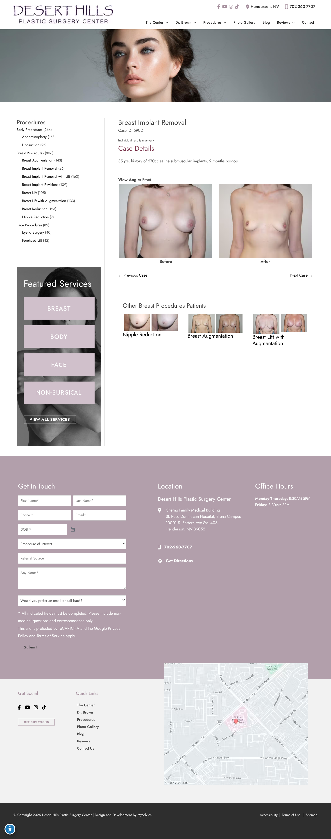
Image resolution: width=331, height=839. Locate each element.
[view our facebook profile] (219, 7)
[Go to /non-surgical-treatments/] (59, 393)
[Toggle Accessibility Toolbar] (10, 829)
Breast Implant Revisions (40, 184)
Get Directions (179, 561)
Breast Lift (29, 192)
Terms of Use (291, 814)
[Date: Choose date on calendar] (73, 529)
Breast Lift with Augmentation (44, 200)
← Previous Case (132, 275)
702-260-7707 (302, 6)
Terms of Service (51, 636)
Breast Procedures (30, 153)
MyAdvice (145, 814)
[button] (165, 22)
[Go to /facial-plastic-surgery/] (59, 364)
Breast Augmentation (37, 160)
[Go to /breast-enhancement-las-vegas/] (59, 308)
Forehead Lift (32, 240)
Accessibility (269, 814)
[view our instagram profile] (231, 7)
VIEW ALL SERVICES (49, 419)
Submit (30, 647)
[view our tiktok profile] (237, 7)
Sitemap (311, 814)
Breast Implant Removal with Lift (46, 176)
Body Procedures (29, 129)
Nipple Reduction (35, 217)
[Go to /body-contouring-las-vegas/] (59, 336)
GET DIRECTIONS (36, 722)
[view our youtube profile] (225, 7)
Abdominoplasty (34, 136)
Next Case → (301, 275)
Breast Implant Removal (39, 168)
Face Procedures (29, 225)
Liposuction (30, 145)
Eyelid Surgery (33, 232)
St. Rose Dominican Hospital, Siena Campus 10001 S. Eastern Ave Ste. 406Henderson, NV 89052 (203, 523)
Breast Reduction (34, 208)
